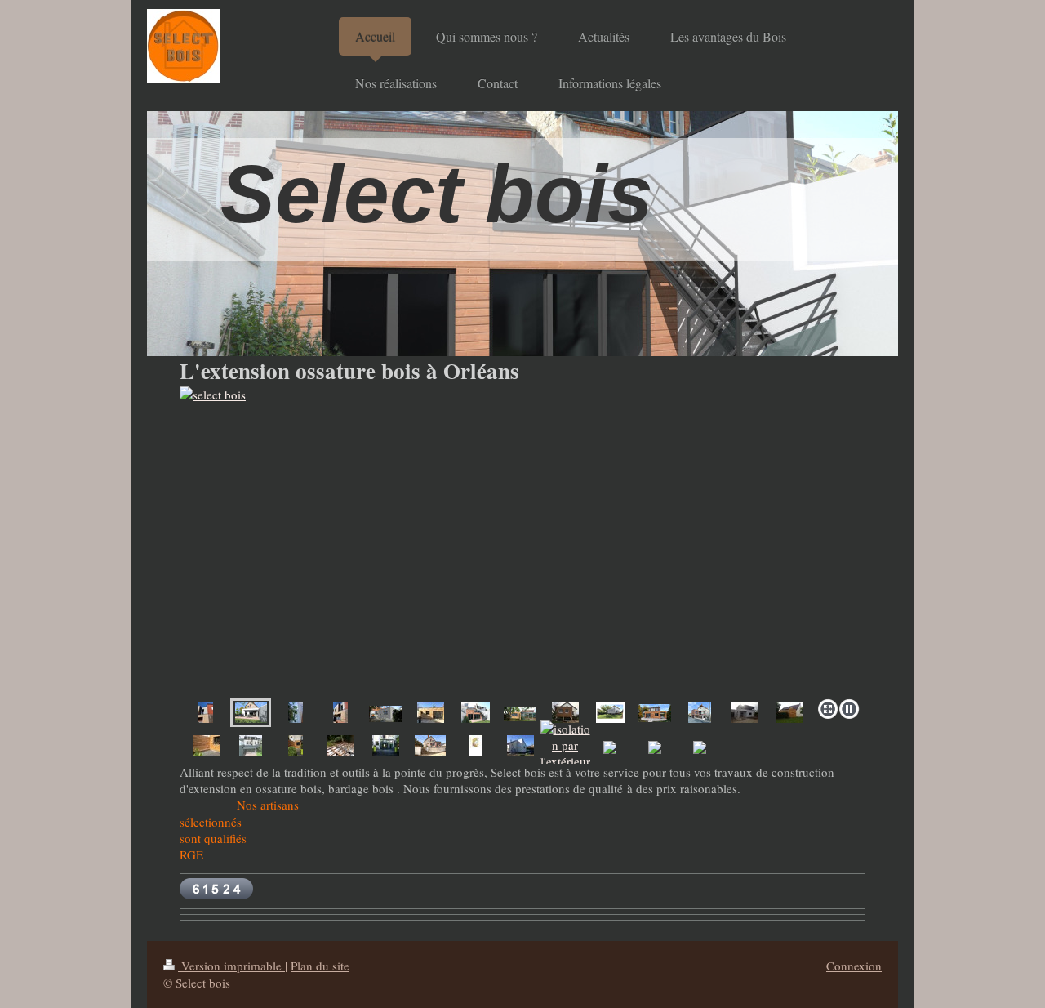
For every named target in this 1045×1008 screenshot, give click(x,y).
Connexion (854, 965)
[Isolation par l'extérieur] (475, 745)
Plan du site (320, 965)
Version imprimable (231, 965)
